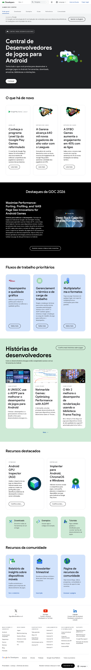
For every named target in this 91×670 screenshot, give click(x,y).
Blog (3, 648)
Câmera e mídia (21, 639)
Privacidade (20, 642)
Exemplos (29, 11)
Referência (49, 11)
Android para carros (37, 642)
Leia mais (14, 167)
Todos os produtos (69, 658)
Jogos (18, 630)
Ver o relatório (14, 593)
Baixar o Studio (65, 643)
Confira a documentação (18, 504)
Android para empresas (6, 635)
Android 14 (50, 639)
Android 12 (50, 644)
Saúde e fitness (21, 636)
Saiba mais (14, 326)
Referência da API (66, 640)
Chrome (32, 658)
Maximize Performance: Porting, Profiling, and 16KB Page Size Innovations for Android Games (23, 208)
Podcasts (4, 650)
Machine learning (22, 633)
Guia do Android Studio (66, 632)
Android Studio (74, 2)
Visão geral (5, 11)
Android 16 (50, 633)
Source (4, 642)
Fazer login (85, 2)
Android (4, 632)
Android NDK (65, 646)
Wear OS (34, 635)
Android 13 (50, 642)
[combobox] (40, 2)
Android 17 (50, 630)
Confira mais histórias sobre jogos (70, 348)
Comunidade (61, 11)
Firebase (40, 658)
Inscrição (39, 593)
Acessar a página (70, 593)
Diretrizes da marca (22, 665)
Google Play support (81, 639)
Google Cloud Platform (53, 658)
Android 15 (50, 636)
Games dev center (9, 7)
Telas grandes (35, 632)
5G (18, 644)
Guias (39, 11)
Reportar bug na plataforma (80, 631)
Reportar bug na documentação (80, 635)
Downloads (17, 11)
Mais (20, 2)
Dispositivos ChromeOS (35, 638)
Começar (11, 81)
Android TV (35, 645)
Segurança (5, 639)
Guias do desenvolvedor (65, 637)
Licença (13, 665)
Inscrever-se (68, 666)
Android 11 (50, 647)
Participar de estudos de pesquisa (82, 642)
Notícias (4, 645)
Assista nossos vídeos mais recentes (45, 248)
